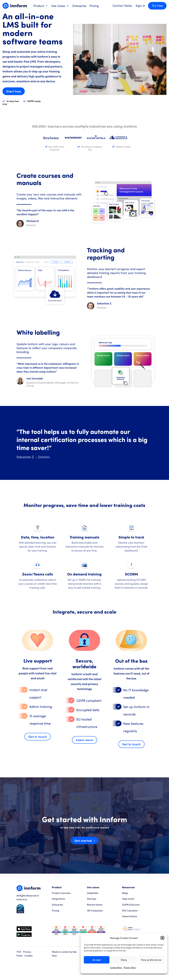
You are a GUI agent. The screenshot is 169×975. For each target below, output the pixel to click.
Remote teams (94, 904)
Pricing (94, 6)
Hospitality (92, 893)
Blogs (125, 893)
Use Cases (58, 6)
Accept (97, 959)
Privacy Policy (130, 967)
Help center (128, 898)
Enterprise (79, 6)
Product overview (61, 893)
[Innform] (14, 6)
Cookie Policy (116, 967)
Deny (124, 959)
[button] (162, 938)
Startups (91, 898)
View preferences (151, 959)
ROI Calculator (130, 910)
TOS (19, 951)
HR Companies (95, 910)
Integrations (58, 898)
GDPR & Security (131, 904)
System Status (129, 916)
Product (39, 6)
